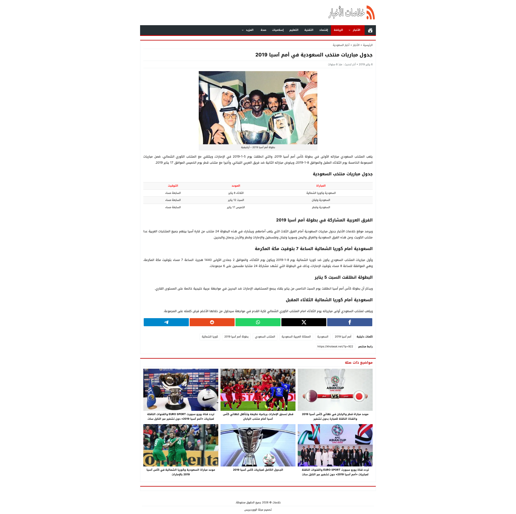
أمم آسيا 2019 (343, 336)
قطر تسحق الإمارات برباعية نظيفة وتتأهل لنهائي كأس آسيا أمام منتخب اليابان (258, 416)
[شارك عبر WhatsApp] (258, 322)
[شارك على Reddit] (212, 322)
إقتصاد (323, 29)
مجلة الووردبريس (253, 509)
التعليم (294, 29)
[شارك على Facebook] (349, 322)
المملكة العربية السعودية (296, 336)
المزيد (250, 29)
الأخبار (356, 29)
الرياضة (338, 29)
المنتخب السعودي (265, 336)
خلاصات (277, 502)
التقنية (308, 29)
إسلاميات (278, 29)
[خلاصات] (331, 12)
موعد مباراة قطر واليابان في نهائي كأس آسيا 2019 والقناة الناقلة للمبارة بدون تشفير (335, 416)
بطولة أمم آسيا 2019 (236, 336)
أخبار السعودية (341, 45)
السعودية (322, 336)
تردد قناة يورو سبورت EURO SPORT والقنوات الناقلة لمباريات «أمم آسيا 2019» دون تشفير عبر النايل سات (180, 416)
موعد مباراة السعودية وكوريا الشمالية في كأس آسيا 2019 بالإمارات (181, 472)
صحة (263, 29)
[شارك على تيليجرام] (166, 322)
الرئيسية (370, 30)
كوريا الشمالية (210, 336)
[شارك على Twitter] (304, 322)
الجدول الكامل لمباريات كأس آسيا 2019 (258, 469)
